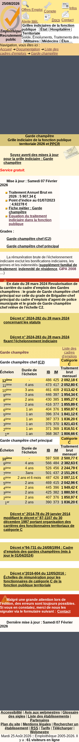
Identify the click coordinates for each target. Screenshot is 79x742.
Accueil (6, 49)
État (43, 29)
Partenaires (39, 720)
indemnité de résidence (37, 269)
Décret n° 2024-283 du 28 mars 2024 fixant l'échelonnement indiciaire (36, 339)
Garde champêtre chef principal (33, 246)
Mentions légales (37, 724)
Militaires (31, 41)
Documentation (28, 49)
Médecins (50, 41)
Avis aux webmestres (42, 712)
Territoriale (31, 33)
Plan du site (10, 724)
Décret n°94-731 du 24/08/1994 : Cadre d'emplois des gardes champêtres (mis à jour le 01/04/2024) (38, 551)
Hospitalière (60, 29)
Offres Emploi (32, 10)
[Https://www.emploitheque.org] (11, 32)
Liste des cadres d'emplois (69, 352)
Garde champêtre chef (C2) (29, 239)
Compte (50, 11)
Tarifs (45, 728)
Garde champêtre (44, 53)
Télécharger (63, 728)
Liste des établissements (48, 716)
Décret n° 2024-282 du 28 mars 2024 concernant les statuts (36, 320)
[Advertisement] (39, 95)
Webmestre (39, 732)
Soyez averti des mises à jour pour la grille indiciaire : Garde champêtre (31, 159)
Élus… (66, 41)
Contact (67, 20)
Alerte (30, 21)
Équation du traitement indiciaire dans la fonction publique (30, 220)
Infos (73, 8)
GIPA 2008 (67, 269)
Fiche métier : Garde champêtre (25, 210)
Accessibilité (11, 712)
